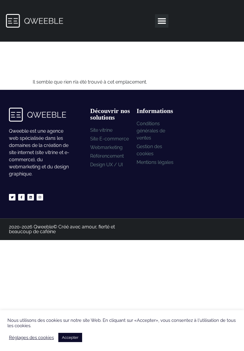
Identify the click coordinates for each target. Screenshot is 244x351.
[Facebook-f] (21, 197)
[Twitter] (12, 197)
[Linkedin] (30, 197)
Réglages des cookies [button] (31, 337)
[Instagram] (40, 197)
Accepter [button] (70, 337)
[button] (161, 21)
